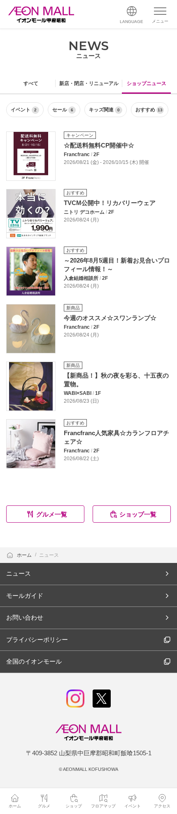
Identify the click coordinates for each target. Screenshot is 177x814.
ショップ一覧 (137, 514)
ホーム (25, 555)
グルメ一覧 (51, 514)
